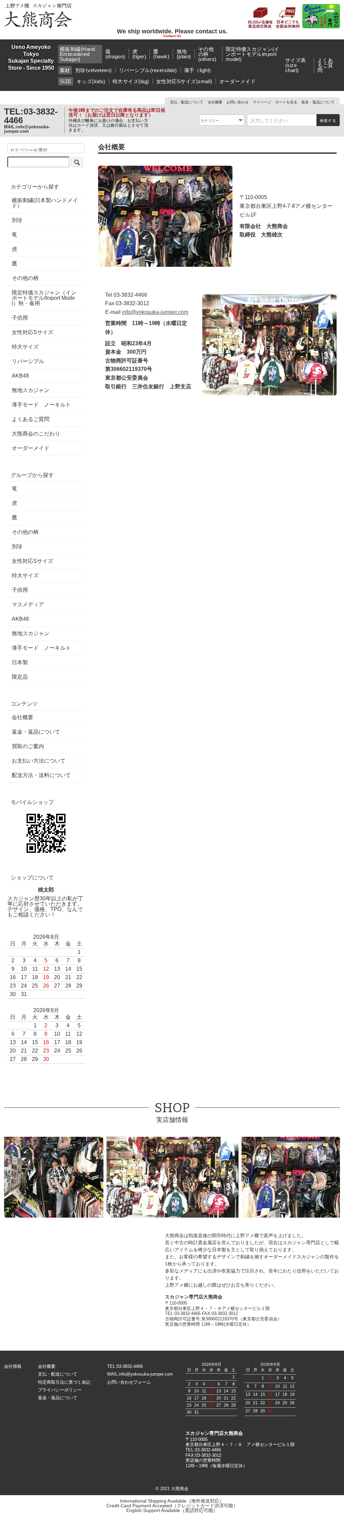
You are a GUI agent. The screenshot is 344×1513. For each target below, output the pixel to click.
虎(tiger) (139, 54)
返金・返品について (318, 102)
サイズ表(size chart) (295, 65)
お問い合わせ (237, 102)
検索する (328, 120)
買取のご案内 (28, 746)
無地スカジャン (30, 390)
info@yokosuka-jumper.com (27, 129)
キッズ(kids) (91, 81)
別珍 (17, 220)
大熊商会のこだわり (36, 434)
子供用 (20, 318)
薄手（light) (197, 70)
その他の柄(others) (207, 54)
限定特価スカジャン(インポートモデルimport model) (253, 54)
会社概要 (215, 102)
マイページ (262, 102)
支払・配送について (186, 102)
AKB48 (20, 376)
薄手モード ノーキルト (41, 405)
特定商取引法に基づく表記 (64, 1382)
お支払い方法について (39, 761)
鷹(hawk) (161, 54)
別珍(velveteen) (93, 70)
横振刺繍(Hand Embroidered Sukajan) (77, 54)
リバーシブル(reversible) (148, 70)
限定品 (20, 677)
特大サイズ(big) (131, 81)
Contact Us (172, 36)
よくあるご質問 (325, 65)
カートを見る (286, 102)
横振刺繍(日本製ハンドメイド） (45, 203)
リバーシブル (28, 361)
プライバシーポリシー (60, 1389)
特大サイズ (25, 347)
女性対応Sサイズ (32, 332)
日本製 (20, 662)
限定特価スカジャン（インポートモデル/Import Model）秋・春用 (44, 298)
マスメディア (28, 604)
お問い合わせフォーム (129, 1382)
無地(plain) (184, 54)
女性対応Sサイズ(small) (184, 81)
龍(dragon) (115, 54)
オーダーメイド (237, 81)
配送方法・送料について (41, 775)
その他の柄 (25, 278)
